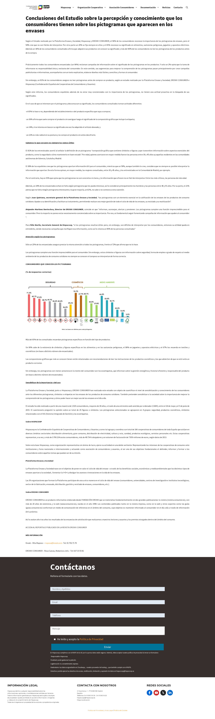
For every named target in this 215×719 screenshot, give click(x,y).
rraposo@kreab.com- (54, 543)
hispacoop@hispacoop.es (86, 698)
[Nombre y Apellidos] (107, 589)
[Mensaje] (107, 634)
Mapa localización (83, 700)
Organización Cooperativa (90, 7)
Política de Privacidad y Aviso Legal (100, 710)
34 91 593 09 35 (89, 695)
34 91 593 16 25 (101, 695)
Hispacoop (66, 7)
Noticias (166, 7)
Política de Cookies (120, 710)
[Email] (107, 602)
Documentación (148, 7)
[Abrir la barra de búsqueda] (187, 7)
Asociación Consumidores (121, 7)
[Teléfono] (107, 615)
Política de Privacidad (91, 639)
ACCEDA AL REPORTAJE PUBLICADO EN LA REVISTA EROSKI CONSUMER (56, 527)
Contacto (178, 7)
